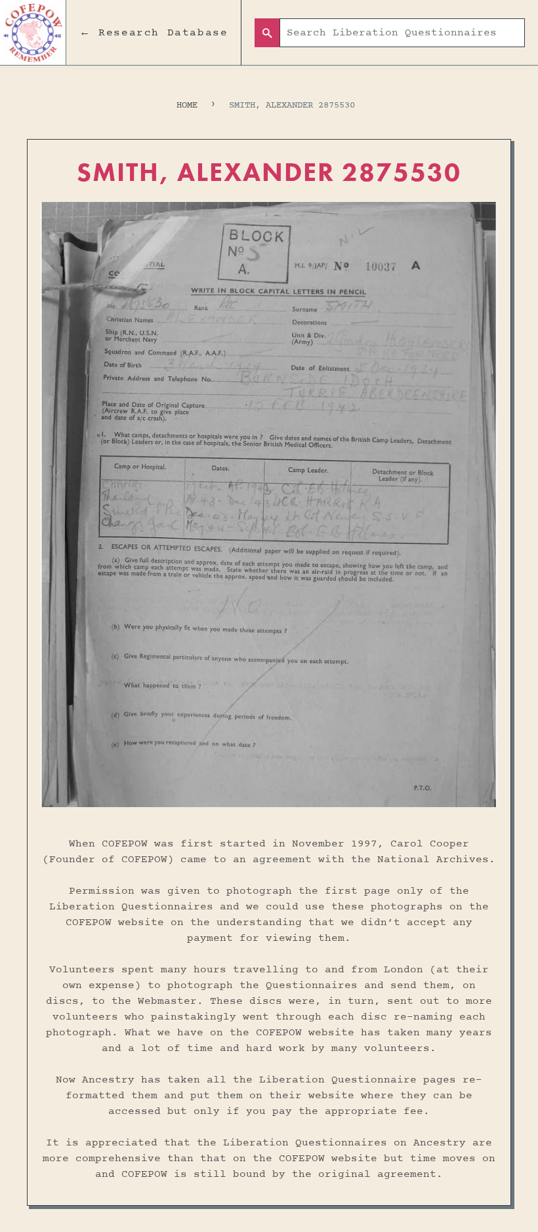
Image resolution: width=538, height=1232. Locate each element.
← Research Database (153, 33)
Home (186, 105)
